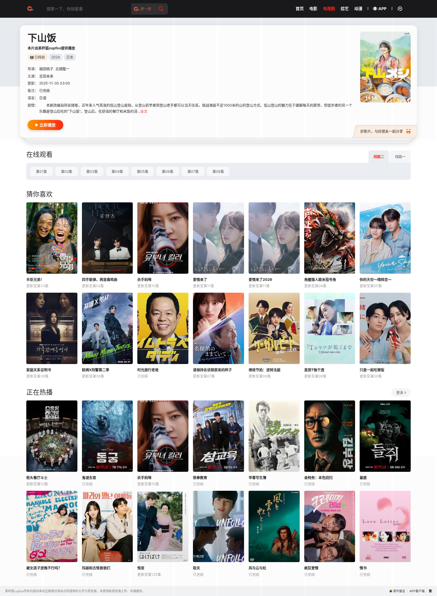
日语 (42, 98)
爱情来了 (200, 279)
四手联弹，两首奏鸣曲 (99, 279)
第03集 (92, 171)
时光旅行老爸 (148, 370)
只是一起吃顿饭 (372, 370)
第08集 (218, 171)
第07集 (193, 171)
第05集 (142, 171)
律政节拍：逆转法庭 (264, 370)
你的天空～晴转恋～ (375, 279)
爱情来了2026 (260, 279)
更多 (399, 392)
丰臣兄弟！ (35, 279)
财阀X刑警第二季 (95, 370)
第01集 (41, 171)
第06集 (167, 171)
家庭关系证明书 (38, 370)
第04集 (117, 171)
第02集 (66, 171)
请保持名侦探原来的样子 (212, 370)
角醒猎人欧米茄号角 (320, 279)
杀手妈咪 (144, 279)
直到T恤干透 (314, 370)
